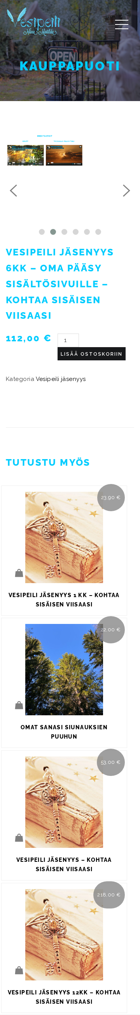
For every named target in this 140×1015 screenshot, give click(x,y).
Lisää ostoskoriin (91, 354)
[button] (41, 232)
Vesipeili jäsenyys (61, 379)
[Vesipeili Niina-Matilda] (35, 21)
